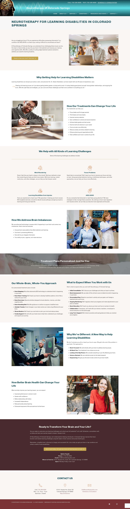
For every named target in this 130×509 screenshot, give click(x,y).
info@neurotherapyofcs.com (90, 490)
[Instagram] (116, 504)
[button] (66, 14)
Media (68, 502)
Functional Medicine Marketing (59, 502)
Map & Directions (65, 493)
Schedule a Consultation (89, 491)
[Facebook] (109, 504)
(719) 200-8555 (41, 490)
